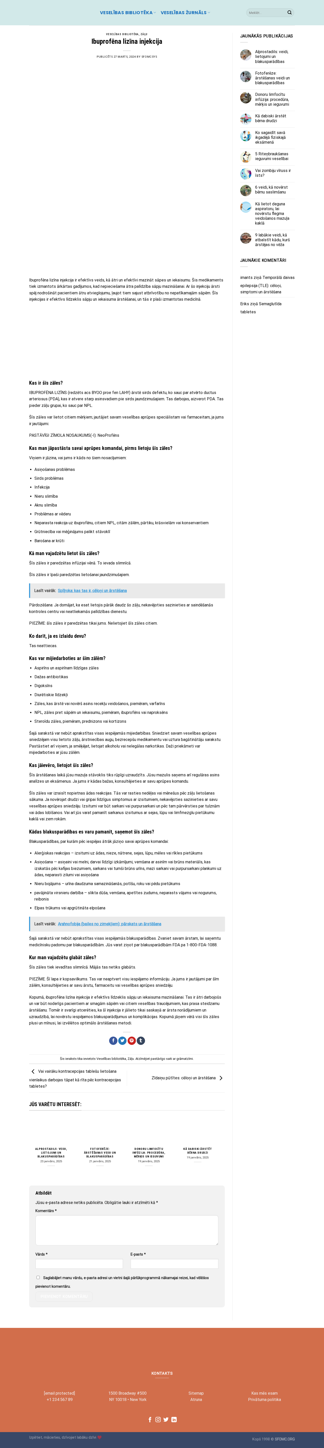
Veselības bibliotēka (126, 13)
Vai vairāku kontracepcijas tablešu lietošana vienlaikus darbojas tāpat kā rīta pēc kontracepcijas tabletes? (75, 1079)
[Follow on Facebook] (150, 1420)
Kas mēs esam (264, 1393)
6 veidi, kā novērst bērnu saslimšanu (271, 189)
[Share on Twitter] (122, 1041)
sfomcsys (149, 56)
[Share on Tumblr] (141, 1041)
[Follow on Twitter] (166, 1420)
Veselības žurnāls (184, 13)
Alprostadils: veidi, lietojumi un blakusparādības (51, 1152)
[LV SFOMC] (60, 12)
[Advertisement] (127, 236)
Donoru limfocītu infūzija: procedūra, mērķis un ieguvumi (148, 1152)
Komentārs (46, 1211)
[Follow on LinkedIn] (174, 1420)
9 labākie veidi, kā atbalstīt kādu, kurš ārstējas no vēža (272, 240)
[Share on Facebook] (113, 1041)
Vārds (41, 1254)
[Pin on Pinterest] (132, 1041)
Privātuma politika (264, 1399)
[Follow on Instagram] (158, 1420)
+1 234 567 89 (60, 1399)
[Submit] (289, 12)
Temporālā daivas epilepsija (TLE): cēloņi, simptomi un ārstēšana (267, 284)
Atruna (196, 1399)
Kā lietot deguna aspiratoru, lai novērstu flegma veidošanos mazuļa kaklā (272, 214)
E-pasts (138, 1254)
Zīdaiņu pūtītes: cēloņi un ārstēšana (184, 1078)
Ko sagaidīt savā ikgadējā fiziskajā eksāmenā (270, 137)
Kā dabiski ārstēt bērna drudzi (197, 1150)
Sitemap (196, 1393)
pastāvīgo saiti (161, 1059)
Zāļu (144, 34)
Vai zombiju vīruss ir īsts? (273, 173)
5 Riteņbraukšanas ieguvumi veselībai (271, 156)
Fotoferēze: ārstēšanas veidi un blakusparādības (100, 1152)
